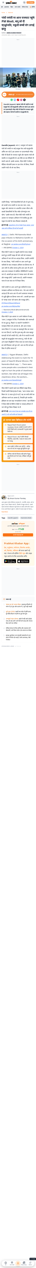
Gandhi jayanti (13, 518)
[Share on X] (24, 100)
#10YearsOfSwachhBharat (11, 303)
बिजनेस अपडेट (25, 547)
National (10, 12)
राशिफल (15, 550)
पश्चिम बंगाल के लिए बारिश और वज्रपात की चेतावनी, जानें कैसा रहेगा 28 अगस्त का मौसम (18, 629)
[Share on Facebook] (15, 100)
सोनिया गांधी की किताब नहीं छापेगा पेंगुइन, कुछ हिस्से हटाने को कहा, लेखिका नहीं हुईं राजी (19, 456)
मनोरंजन (16, 547)
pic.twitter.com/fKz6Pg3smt (20, 244)
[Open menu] (3, 2)
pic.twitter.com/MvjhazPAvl (11, 306)
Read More (5, 512)
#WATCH (5, 235)
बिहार (11, 7)
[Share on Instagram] (21, 100)
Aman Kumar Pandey (18, 498)
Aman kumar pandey (14, 33)
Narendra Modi (26, 518)
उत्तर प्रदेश (17, 7)
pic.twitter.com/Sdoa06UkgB (11, 380)
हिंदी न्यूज (22, 553)
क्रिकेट (9, 550)
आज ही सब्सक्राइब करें (18, 535)
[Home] (11, 2)
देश (5, 547)
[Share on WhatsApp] (11, 100)
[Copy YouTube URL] (18, 100)
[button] (18, 78)
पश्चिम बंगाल (25, 7)
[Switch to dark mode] (24, 2)
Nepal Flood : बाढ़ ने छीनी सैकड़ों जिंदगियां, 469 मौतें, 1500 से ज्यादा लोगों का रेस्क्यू (19, 439)
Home (3, 12)
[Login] (18, 1263)
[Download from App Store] (23, 561)
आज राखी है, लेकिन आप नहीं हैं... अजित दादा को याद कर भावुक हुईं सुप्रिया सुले (19, 447)
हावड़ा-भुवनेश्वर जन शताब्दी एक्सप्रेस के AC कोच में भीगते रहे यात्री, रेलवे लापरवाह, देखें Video (18, 637)
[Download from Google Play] (10, 561)
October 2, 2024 (18, 248)
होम (2, 7)
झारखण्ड (6, 7)
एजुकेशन (10, 547)
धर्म (5, 550)
